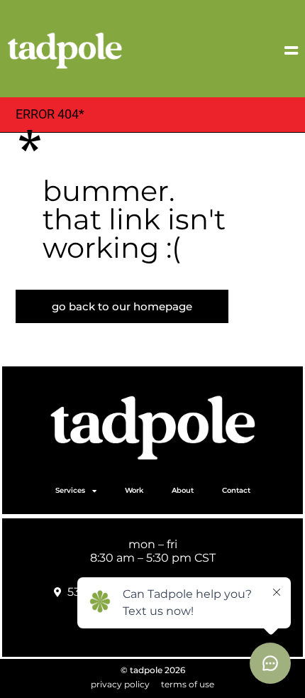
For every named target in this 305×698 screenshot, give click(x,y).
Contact (236, 490)
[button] (274, 50)
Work (134, 490)
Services (70, 490)
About (183, 490)
